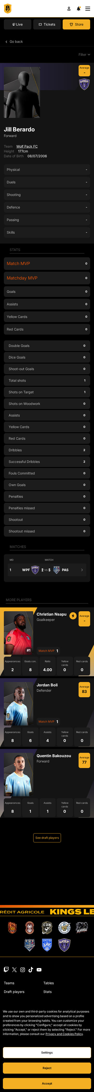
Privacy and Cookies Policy (64, 1034)
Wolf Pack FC (27, 146)
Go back (16, 41)
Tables (48, 983)
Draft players (14, 992)
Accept (47, 1083)
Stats (47, 992)
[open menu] (87, 8)
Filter (82, 54)
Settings (47, 1052)
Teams (9, 983)
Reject (47, 1068)
